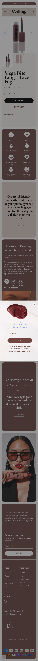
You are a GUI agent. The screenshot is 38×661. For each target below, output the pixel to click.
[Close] (34, 304)
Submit (20, 340)
